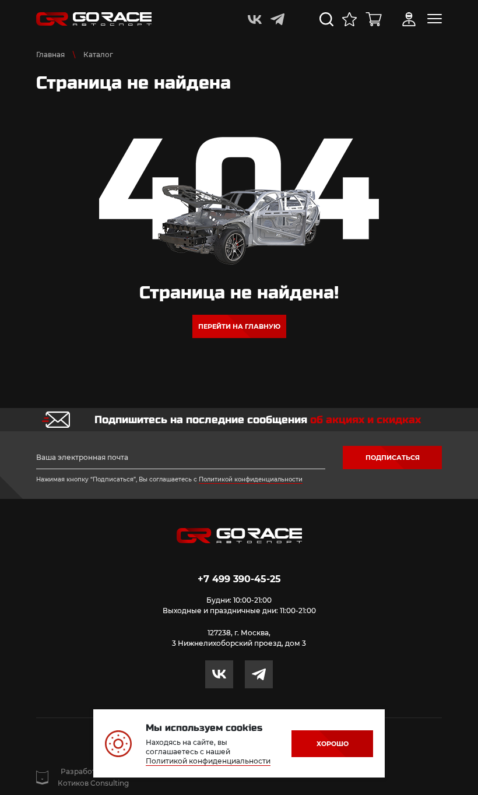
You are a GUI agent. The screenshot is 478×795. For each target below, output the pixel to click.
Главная (50, 54)
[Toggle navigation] (434, 18)
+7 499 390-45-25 (239, 579)
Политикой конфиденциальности (251, 479)
